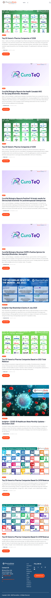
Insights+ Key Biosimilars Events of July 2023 (19, 308)
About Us (28, 569)
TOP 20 (4, 35)
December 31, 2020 (13, 433)
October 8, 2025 (11, 157)
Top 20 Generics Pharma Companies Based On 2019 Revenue (25, 480)
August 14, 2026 (11, 50)
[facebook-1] (41, 567)
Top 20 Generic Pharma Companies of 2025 (19, 147)
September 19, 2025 (14, 210)
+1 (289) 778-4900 (7, 575)
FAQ (27, 575)
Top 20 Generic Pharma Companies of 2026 (19, 38)
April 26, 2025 (12, 264)
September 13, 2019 (12, 547)
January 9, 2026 (13, 105)
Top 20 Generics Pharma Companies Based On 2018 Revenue (25, 537)
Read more (6, 53)
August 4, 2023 (13, 318)
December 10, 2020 (12, 490)
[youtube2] (34, 569)
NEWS (4, 88)
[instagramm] (45, 567)
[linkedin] (34, 567)
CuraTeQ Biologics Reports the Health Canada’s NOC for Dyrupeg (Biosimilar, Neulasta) (22, 92)
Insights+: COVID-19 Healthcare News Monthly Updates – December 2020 (23, 422)
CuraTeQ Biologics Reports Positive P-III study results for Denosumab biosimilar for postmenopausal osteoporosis (24, 199)
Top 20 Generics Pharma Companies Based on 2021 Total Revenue (24, 360)
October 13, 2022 (11, 371)
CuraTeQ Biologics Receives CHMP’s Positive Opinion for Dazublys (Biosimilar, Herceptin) (23, 253)
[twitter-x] (38, 567)
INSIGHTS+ (5, 304)
